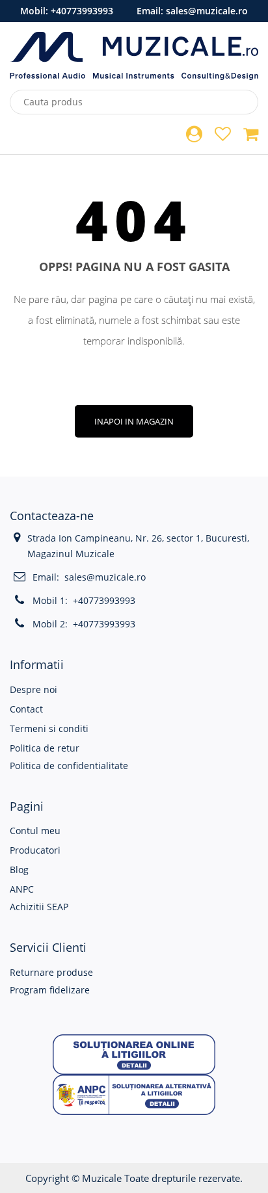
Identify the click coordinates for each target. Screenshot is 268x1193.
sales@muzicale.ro (207, 11)
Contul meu (35, 830)
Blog (19, 869)
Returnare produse (51, 972)
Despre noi (33, 689)
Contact (26, 709)
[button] (134, 1053)
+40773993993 (82, 11)
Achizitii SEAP (39, 906)
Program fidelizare (50, 990)
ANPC (22, 889)
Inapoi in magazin (134, 421)
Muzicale (102, 1178)
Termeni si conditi (49, 728)
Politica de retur (44, 748)
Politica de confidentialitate (69, 765)
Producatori (35, 850)
